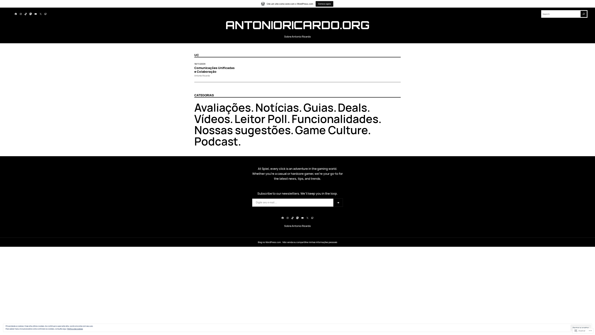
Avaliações (222, 107)
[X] (40, 14)
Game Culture (331, 129)
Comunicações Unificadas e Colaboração (214, 70)
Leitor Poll (260, 118)
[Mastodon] (30, 14)
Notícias (277, 107)
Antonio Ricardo (202, 75)
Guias (318, 107)
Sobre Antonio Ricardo (297, 36)
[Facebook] (16, 14)
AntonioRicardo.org (297, 25)
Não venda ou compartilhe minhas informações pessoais (309, 242)
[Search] (584, 14)
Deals (352, 107)
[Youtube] (35, 14)
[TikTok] (25, 14)
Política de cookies (75, 329)
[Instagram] (21, 14)
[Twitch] (45, 14)
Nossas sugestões (242, 129)
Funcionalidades (335, 118)
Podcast (216, 141)
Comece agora (324, 4)
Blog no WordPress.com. (270, 242)
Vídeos (212, 118)
